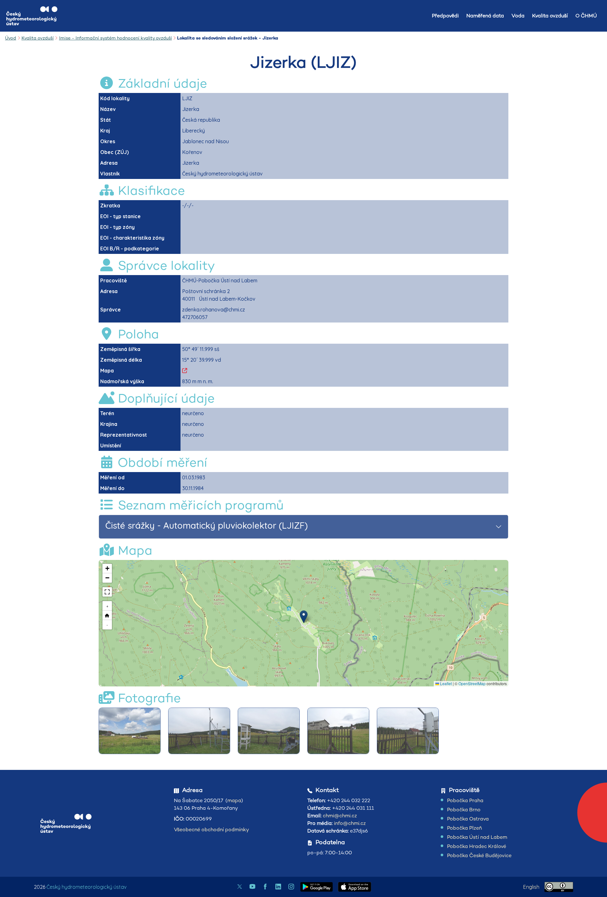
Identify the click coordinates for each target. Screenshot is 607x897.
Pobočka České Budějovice (479, 855)
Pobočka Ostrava (468, 818)
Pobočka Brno (464, 809)
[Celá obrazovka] (107, 592)
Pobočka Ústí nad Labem (477, 837)
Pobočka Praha (465, 800)
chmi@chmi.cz (340, 815)
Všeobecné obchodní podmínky (211, 829)
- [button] (107, 624)
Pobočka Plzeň (464, 828)
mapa (234, 800)
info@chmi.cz (350, 823)
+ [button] (107, 605)
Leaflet (445, 683)
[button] (304, 616)
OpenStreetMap (472, 683)
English (531, 887)
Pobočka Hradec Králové (476, 846)
